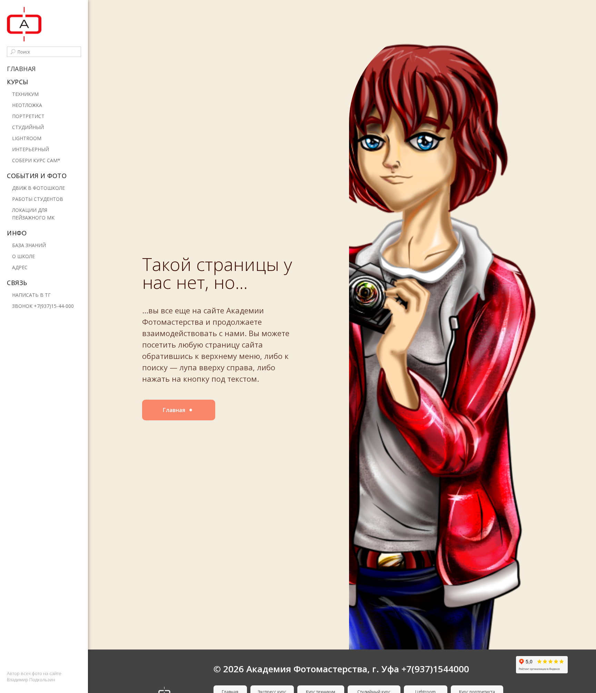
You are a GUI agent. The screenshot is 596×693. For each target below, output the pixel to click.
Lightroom (26, 138)
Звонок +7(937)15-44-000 (43, 306)
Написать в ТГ (31, 295)
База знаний (29, 245)
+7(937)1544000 (435, 669)
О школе (23, 256)
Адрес (20, 267)
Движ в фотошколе (38, 188)
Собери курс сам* (36, 160)
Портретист (28, 116)
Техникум (25, 94)
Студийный (28, 127)
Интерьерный (30, 149)
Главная (21, 69)
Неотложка (27, 105)
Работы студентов (37, 199)
